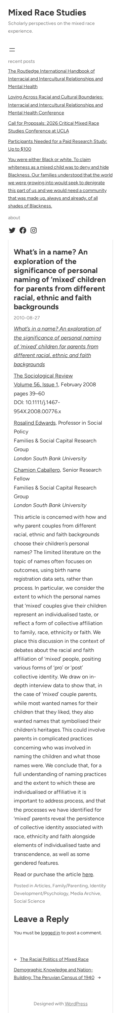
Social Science (29, 901)
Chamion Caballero (37, 470)
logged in (50, 933)
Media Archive (85, 893)
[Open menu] (12, 50)
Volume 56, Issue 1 (36, 384)
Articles (42, 886)
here (87, 874)
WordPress (76, 1004)
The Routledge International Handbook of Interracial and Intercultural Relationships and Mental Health (55, 78)
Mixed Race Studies (47, 12)
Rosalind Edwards (34, 423)
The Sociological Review (43, 376)
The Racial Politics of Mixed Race (54, 959)
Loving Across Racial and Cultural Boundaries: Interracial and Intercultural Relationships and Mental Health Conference (56, 104)
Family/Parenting (70, 886)
